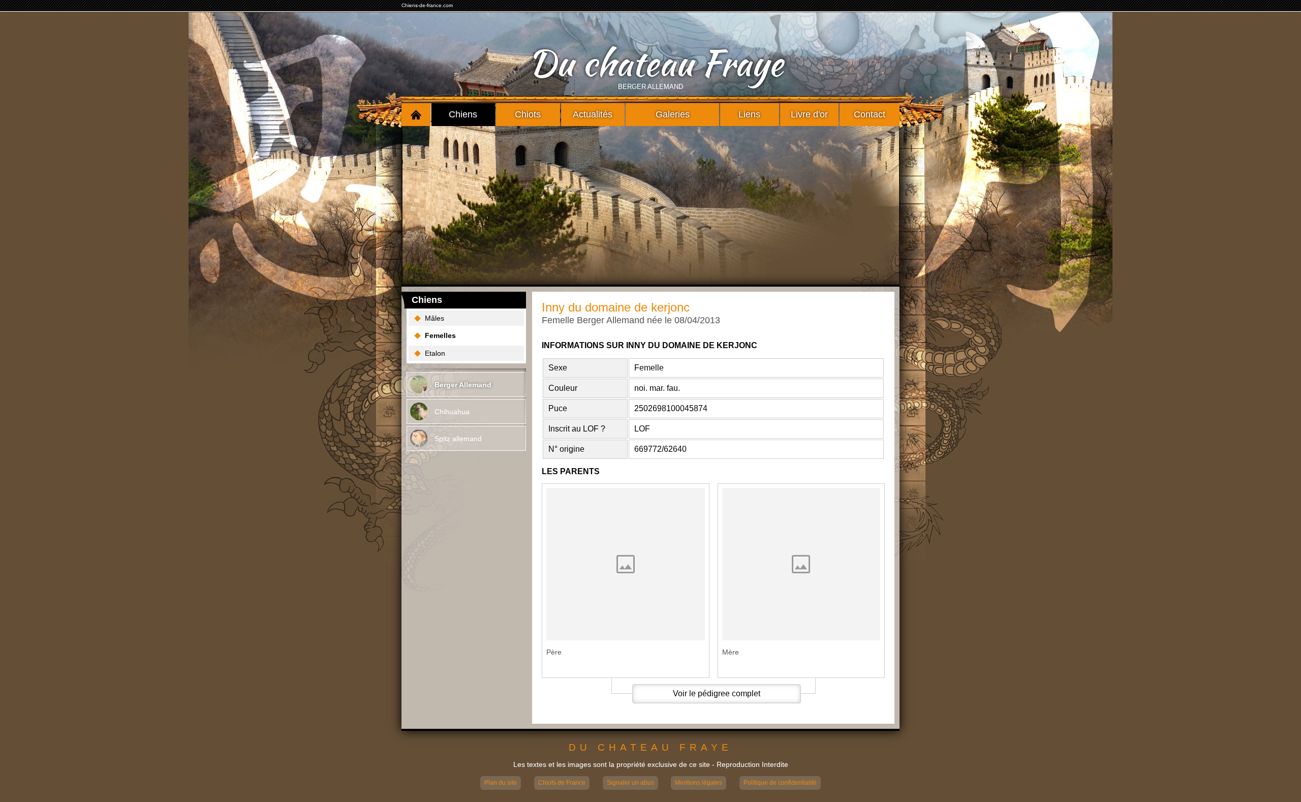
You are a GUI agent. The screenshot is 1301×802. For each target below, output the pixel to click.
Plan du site (500, 783)
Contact (869, 114)
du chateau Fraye (650, 748)
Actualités (592, 114)
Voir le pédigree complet (716, 693)
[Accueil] (415, 114)
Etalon (435, 353)
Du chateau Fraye (655, 63)
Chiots (528, 114)
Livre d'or (809, 114)
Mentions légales (698, 783)
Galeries (673, 114)
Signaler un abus (630, 783)
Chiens (463, 114)
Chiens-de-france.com (427, 5)
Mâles (434, 318)
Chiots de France (561, 783)
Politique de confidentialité (780, 783)
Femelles (440, 335)
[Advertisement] (650, 205)
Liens (749, 114)
